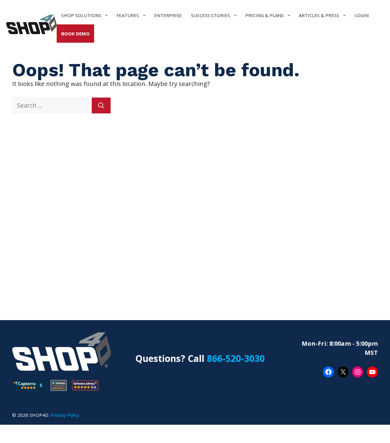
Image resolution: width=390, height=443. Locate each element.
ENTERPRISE (168, 15)
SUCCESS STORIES (210, 15)
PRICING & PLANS (264, 15)
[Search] (101, 105)
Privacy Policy (65, 415)
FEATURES (127, 15)
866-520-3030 (236, 358)
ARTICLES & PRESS (319, 15)
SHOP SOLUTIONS (81, 15)
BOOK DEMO (75, 33)
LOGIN (361, 15)
